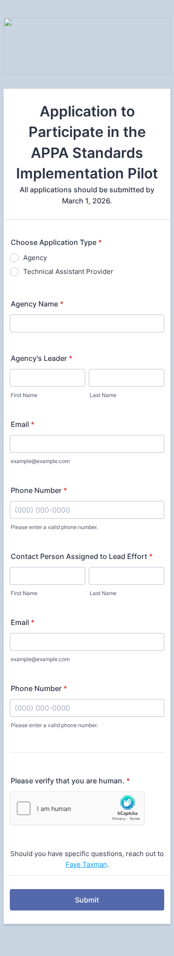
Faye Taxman (86, 864)
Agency (35, 257)
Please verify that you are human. (70, 780)
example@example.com (40, 461)
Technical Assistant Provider (68, 271)
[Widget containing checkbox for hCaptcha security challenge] (77, 808)
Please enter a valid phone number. (54, 527)
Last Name (103, 395)
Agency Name (37, 303)
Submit (87, 899)
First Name (24, 395)
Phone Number (39, 490)
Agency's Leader (41, 358)
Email (22, 424)
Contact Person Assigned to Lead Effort (82, 556)
